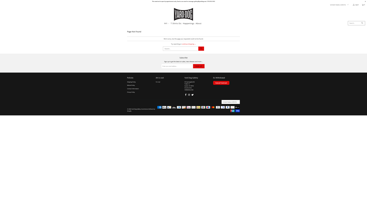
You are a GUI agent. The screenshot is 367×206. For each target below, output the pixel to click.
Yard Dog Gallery (136, 109)
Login (357, 5)
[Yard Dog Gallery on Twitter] (192, 95)
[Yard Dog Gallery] (183, 14)
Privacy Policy (131, 92)
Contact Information (133, 89)
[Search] (362, 23)
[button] (166, 23)
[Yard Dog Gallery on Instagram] (189, 95)
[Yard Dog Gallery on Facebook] (185, 95)
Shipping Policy (131, 82)
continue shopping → (189, 44)
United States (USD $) (338, 5)
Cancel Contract (221, 83)
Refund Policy (131, 85)
